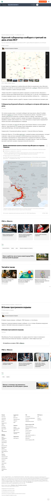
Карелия (3, 466)
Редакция (27, 419)
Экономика (4, 418)
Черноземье (4, 463)
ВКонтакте (15, 417)
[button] (25, 65)
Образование (38, 283)
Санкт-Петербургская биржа (21, 485)
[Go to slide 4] (20, 80)
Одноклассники (17, 419)
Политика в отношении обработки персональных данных (13, 493)
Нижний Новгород (3, 454)
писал (16, 124)
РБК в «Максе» (7, 221)
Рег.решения (28, 431)
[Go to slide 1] (4, 80)
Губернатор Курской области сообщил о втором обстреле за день (25, 105)
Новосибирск (4, 442)
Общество (4, 419)
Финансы (3, 425)
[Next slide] (37, 65)
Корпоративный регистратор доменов (31, 428)
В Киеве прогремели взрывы (13, 330)
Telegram (15, 420)
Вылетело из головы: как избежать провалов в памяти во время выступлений (42, 281)
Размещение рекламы (30, 421)
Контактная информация (30, 418)
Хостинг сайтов (28, 430)
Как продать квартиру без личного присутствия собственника (7, 281)
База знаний (4, 428)
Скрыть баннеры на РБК (17, 428)
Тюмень (3, 461)
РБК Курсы (27, 438)
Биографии (4, 427)
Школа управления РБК (30, 439)
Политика (4, 108)
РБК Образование (4, 431)
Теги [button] (3, 244)
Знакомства (28, 433)
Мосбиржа (13, 485)
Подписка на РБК (16, 430)
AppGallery (39, 419)
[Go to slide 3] (14, 80)
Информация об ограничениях (8, 488)
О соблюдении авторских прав (8, 490)
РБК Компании (5, 283)
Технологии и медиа (4, 423)
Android (39, 418)
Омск (3, 444)
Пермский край (5, 456)
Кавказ (3, 464)
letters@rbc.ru (30, 482)
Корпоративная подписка (16, 433)
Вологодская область (4, 448)
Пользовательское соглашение (8, 491)
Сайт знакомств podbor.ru (31, 435)
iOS (38, 416)
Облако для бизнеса (29, 426)
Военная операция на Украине (8, 34)
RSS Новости (16, 438)
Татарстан (3, 459)
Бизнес (3, 421)
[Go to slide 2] (9, 80)
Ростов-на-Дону (5, 458)
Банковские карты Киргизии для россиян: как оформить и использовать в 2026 (25, 281)
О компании (28, 416)
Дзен (14, 422)
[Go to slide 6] (31, 80)
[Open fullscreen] (47, 54)
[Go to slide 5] (25, 80)
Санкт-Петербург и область (4, 438)
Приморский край (4, 470)
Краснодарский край (5, 452)
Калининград (4, 449)
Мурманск (3, 467)
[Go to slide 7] (36, 80)
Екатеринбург (4, 440)
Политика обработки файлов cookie (9, 495)
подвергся (10, 114)
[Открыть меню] (49, 2)
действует (22, 134)
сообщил (34, 88)
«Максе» (22, 343)
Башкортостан (4, 445)
